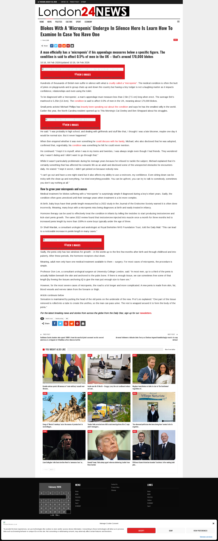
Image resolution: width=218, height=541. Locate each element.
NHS (67, 318)
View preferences (200, 530)
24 (46, 512)
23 (41, 512)
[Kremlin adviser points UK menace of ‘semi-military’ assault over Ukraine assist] (64, 369)
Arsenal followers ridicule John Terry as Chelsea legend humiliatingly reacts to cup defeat (147, 338)
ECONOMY (88, 21)
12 (55, 504)
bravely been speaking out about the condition (104, 107)
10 (46, 504)
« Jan (52, 515)
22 (68, 508)
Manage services (206, 537)
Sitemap (83, 2)
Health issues (49, 318)
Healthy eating (59, 318)
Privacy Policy (74, 2)
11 (50, 504)
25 (50, 512)
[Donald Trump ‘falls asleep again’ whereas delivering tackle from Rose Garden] (109, 445)
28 (64, 512)
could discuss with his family (110, 141)
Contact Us (64, 2)
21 (64, 508)
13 (59, 504)
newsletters (145, 313)
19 (55, 508)
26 (55, 512)
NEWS (49, 21)
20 (59, 508)
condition (79, 101)
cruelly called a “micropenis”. (123, 83)
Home (42, 21)
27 (59, 512)
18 (50, 508)
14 (64, 504)
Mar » (57, 515)
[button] (213, 523)
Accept (141, 530)
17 (46, 508)
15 (68, 504)
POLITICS (58, 21)
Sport (78, 21)
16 (41, 508)
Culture (69, 21)
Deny (171, 530)
